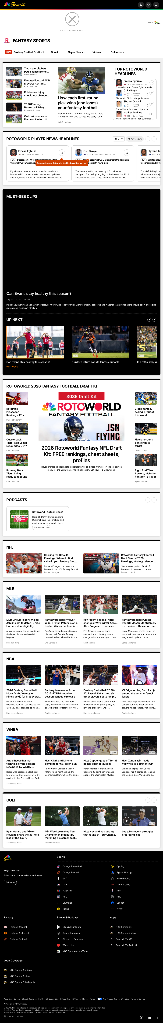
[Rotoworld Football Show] (19, 519)
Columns (116, 52)
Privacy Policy (89, 999)
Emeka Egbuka (133, 81)
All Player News (135, 139)
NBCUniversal (20, 1004)
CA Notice (125, 999)
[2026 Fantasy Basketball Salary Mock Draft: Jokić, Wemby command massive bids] (14, 107)
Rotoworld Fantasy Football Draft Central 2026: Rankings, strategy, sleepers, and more (138, 558)
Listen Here (39, 527)
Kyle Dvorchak (64, 122)
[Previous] (147, 138)
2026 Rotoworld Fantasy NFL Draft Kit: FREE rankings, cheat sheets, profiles (81, 454)
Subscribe (10, 882)
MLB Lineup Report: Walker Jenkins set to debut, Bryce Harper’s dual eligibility (23, 623)
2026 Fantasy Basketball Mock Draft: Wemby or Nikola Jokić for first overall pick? (23, 693)
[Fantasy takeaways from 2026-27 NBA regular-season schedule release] (62, 675)
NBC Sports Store (52, 999)
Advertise (8, 999)
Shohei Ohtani (132, 101)
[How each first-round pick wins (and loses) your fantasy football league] (81, 80)
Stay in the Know (12, 870)
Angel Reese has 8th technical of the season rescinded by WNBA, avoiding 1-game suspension (20, 763)
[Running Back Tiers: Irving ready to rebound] (17, 460)
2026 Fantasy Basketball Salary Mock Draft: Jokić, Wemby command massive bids (35, 106)
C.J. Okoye (130, 90)
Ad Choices (76, 999)
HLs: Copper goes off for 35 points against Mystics (100, 762)
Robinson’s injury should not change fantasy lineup (35, 94)
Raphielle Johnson (32, 110)
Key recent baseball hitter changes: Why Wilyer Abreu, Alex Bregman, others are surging (100, 623)
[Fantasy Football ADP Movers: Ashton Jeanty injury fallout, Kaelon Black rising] (14, 83)
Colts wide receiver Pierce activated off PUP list (35, 117)
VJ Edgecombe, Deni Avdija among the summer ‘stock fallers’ (138, 693)
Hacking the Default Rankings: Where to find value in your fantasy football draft (61, 558)
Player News (75, 52)
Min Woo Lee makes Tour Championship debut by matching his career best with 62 (60, 834)
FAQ (41, 999)
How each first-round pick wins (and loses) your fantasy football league (78, 102)
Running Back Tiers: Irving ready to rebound (16, 473)
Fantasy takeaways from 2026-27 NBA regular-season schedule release (60, 693)
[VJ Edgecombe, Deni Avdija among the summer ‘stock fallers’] (139, 675)
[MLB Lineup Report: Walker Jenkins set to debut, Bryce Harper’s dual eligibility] (23, 604)
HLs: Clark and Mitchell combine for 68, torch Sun (61, 762)
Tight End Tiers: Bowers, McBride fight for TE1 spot (145, 473)
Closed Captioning (30, 999)
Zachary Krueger (51, 572)
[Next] (154, 138)
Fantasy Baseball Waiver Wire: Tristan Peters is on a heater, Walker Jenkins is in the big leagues (61, 623)
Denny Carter (141, 450)
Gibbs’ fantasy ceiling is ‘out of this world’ (144, 412)
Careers (17, 999)
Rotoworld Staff (128, 572)
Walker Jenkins (133, 112)
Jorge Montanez (129, 643)
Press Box (65, 999)
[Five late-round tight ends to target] (146, 429)
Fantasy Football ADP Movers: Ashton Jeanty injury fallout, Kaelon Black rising (37, 82)
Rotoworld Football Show (47, 511)
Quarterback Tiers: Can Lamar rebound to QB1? (16, 442)
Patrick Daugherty (14, 420)
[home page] (14, 5)
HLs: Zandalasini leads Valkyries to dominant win (137, 762)
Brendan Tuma (12, 643)
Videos (96, 52)
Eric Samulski (51, 643)
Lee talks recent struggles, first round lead (138, 833)
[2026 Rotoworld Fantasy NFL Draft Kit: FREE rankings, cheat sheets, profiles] (82, 416)
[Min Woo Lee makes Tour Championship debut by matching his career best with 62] (62, 816)
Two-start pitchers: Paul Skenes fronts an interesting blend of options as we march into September (36, 70)
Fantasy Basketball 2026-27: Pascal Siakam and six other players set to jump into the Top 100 (99, 693)
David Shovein (30, 74)
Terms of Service (138, 999)
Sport (54, 52)
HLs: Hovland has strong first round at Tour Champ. (99, 833)
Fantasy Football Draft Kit (25, 52)
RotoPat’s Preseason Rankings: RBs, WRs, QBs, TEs (15, 412)
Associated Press (13, 783)
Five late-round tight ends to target (144, 442)
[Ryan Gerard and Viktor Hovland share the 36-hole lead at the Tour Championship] (23, 816)
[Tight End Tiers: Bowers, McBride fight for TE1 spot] (146, 460)
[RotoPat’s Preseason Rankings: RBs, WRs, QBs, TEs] (17, 398)
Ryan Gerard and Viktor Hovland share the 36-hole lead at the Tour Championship (22, 834)
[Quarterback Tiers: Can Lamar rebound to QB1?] (17, 429)
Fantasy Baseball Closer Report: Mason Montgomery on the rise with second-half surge (139, 623)
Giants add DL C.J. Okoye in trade (132, 98)
